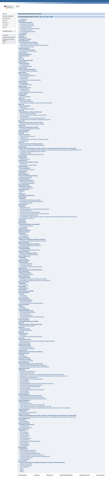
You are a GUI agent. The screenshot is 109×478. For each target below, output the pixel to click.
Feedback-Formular (85, 475)
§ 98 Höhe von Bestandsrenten (27, 372)
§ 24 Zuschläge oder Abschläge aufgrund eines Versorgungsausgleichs (36, 102)
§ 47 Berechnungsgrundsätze (26, 187)
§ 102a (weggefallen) (24, 382)
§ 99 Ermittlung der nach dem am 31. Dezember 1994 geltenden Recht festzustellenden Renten (42, 374)
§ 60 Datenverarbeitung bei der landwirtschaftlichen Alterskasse (34, 209)
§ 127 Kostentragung (24, 459)
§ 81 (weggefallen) (24, 284)
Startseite (5, 13)
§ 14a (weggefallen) (24, 77)
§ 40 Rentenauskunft (24, 159)
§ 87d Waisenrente (24, 318)
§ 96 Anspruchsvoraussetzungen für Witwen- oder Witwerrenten (34, 366)
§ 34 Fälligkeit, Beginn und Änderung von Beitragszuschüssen (34, 139)
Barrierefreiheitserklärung (66, 475)
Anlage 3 (22, 471)
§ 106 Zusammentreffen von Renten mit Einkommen (32, 397)
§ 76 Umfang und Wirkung (26, 265)
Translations (5, 25)
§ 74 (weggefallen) (24, 259)
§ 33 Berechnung (24, 137)
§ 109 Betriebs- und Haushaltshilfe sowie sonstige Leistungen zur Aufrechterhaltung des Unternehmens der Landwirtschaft (48, 416)
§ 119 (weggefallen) (24, 442)
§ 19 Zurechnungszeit (25, 90)
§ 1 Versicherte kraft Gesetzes (27, 24)
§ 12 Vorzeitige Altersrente (26, 66)
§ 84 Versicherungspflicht (25, 301)
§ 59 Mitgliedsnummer (25, 207)
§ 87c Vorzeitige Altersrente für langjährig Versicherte (32, 316)
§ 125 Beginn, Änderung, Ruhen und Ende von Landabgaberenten (35, 456)
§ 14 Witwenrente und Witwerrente (28, 75)
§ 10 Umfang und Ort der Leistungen (28, 51)
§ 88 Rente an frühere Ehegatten (27, 325)
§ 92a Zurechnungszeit (25, 342)
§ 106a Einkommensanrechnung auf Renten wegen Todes (33, 398)
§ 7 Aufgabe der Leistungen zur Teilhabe (29, 43)
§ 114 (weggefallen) (24, 433)
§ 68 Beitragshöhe (24, 234)
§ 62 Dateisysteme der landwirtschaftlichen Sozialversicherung (34, 213)
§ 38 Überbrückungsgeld (25, 152)
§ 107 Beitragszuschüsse (26, 403)
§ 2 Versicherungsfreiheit (25, 27)
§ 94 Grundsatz (23, 356)
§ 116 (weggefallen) (24, 436)
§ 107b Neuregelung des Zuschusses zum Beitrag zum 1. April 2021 (35, 406)
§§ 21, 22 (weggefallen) (25, 96)
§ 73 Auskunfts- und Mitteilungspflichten (29, 254)
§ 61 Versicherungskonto (25, 210)
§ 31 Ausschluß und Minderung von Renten (30, 128)
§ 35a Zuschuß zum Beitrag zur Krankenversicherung (32, 145)
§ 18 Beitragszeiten (24, 89)
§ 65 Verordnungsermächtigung (27, 218)
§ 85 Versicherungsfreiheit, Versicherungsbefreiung (31, 303)
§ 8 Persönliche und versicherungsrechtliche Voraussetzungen (34, 45)
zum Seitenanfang (22, 475)
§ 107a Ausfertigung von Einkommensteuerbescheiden (32, 404)
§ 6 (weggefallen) (24, 33)
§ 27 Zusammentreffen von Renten (28, 113)
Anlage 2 (22, 470)
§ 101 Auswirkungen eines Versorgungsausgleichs (31, 379)
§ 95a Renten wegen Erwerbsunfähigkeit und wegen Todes (33, 365)
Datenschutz (49, 475)
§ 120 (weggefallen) (24, 445)
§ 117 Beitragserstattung (25, 438)
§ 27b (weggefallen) (24, 116)
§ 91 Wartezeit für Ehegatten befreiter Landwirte (31, 336)
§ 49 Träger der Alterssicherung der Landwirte (30, 200)
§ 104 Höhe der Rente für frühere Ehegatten (30, 386)
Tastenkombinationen (7, 31)
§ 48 (21, 192)
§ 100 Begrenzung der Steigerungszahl (29, 377)
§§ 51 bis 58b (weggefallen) (26, 203)
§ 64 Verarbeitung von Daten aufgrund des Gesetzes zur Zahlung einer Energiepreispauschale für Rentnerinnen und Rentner (48, 216)
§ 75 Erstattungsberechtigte (26, 263)
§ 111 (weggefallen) (24, 426)
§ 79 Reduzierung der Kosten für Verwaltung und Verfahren (33, 278)
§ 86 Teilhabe (23, 307)
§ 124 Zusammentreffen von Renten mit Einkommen (32, 454)
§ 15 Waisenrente (24, 78)
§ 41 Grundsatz (23, 163)
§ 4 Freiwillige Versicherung (26, 30)
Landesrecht (5, 35)
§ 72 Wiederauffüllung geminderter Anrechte (30, 250)
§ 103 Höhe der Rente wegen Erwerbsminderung (31, 385)
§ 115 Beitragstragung (25, 435)
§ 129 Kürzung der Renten (26, 465)
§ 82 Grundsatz (23, 295)
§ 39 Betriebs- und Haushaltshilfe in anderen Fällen (31, 154)
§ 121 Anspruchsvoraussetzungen (27, 450)
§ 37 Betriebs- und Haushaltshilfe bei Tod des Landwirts (32, 151)
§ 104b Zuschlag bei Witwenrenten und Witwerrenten (32, 389)
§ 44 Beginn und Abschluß (26, 177)
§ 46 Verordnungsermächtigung (27, 183)
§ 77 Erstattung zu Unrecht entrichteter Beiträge (31, 266)
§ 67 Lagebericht (23, 227)
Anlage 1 (22, 468)
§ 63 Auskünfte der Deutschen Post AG (29, 215)
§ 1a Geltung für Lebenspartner (27, 25)
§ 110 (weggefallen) (24, 421)
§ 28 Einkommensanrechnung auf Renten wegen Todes (32, 118)
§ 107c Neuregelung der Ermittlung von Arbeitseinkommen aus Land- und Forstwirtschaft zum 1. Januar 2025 (45, 407)
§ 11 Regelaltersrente (25, 64)
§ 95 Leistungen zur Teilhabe (26, 360)
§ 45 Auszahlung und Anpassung (27, 181)
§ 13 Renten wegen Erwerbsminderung (29, 71)
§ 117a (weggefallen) (24, 439)
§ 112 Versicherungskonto (26, 427)
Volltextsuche (5, 22)
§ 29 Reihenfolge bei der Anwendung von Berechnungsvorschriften (35, 119)
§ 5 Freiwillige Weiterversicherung (27, 31)
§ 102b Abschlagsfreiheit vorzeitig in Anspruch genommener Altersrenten (36, 383)
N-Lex (4, 43)
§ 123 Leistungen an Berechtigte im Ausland (30, 453)
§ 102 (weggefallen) (24, 380)
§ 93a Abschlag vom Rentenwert (27, 348)
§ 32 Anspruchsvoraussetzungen (27, 136)
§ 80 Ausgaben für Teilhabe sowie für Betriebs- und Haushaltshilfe (35, 280)
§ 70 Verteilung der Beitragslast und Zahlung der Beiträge (33, 240)
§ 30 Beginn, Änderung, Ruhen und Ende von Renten (32, 124)
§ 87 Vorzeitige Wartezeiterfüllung (27, 312)
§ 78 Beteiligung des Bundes (26, 274)
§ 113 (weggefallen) (24, 432)
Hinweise (5, 27)
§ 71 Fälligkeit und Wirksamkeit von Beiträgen (30, 245)
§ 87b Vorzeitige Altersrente (26, 315)
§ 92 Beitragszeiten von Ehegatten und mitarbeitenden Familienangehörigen (37, 341)
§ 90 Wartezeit (23, 335)
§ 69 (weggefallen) (24, 236)
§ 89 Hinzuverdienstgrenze (26, 330)
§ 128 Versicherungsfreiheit (26, 464)
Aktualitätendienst (6, 18)
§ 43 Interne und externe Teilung (27, 169)
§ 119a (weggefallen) (24, 444)
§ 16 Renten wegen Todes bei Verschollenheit (30, 80)
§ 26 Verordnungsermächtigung (27, 108)
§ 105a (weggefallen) (24, 392)
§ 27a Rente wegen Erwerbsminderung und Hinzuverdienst (33, 115)
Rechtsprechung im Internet (9, 37)
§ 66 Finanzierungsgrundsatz (26, 225)
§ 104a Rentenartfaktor (25, 388)
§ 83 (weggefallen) (24, 297)
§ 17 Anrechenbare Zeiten (26, 84)
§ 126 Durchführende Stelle (26, 457)
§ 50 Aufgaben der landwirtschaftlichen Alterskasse (31, 201)
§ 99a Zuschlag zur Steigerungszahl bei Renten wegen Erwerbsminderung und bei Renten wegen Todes (43, 376)
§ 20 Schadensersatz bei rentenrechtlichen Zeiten (31, 92)
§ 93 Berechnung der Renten (26, 347)
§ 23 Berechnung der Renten (26, 101)
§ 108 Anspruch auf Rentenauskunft (28, 412)
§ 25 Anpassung (23, 107)
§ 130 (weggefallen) (24, 467)
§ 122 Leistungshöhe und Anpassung (28, 451)
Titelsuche (5, 20)
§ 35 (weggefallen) (24, 140)
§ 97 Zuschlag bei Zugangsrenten (27, 371)
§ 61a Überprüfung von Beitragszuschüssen (30, 212)
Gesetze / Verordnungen (8, 16)
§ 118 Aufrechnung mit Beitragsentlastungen (30, 441)
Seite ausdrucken (101, 475)
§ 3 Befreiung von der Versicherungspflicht (29, 28)
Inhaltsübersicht (23, 19)
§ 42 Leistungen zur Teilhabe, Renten (28, 165)
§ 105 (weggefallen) (24, 391)
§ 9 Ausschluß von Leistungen (27, 46)
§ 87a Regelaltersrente (25, 313)
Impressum (36, 475)
